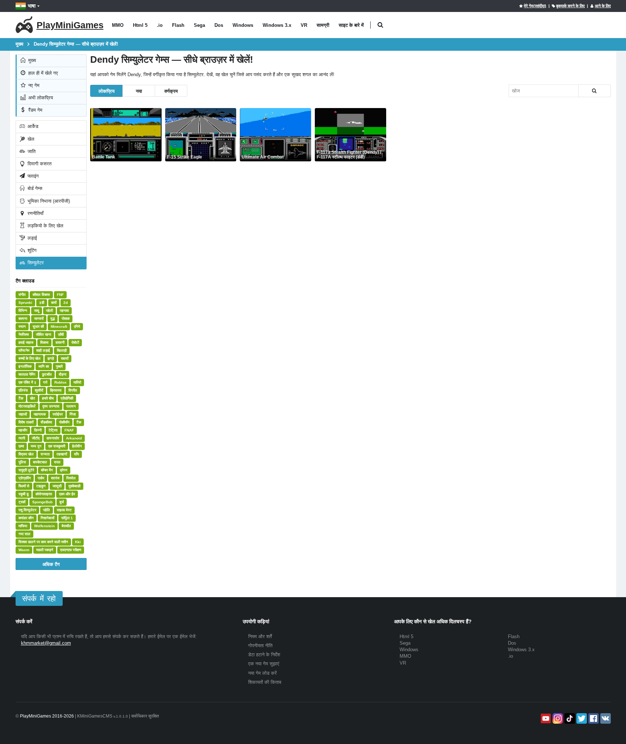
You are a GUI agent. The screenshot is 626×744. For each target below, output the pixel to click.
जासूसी (57, 486)
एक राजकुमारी (56, 446)
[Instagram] (557, 718)
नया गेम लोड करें (262, 673)
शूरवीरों (39, 390)
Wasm (23, 550)
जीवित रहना (43, 334)
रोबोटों (75, 342)
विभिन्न (22, 311)
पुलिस (22, 462)
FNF (60, 295)
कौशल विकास (41, 295)
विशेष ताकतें (26, 422)
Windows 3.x (277, 25)
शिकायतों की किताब (264, 682)
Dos (218, 25)
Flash (178, 25)
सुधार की (38, 326)
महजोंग (22, 430)
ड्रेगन (63, 470)
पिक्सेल (71, 478)
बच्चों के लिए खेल (29, 358)
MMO (118, 25)
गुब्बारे (59, 366)
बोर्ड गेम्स (34, 188)
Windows (243, 25)
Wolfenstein (44, 526)
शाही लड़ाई (43, 350)
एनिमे (77, 326)
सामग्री (323, 25)
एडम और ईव (67, 494)
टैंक (20, 398)
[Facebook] (593, 718)
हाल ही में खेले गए (42, 73)
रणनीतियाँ (34, 213)
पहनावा (64, 311)
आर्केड (32, 126)
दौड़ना (62, 374)
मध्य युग (36, 446)
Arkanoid (74, 438)
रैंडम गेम (34, 110)
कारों (54, 303)
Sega (199, 25)
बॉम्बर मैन (47, 470)
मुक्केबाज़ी (74, 486)
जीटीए (35, 438)
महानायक (40, 414)
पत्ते (45, 382)
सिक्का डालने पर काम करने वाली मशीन (43, 542)
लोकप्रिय (106, 90)
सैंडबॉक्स (46, 422)
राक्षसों (64, 358)
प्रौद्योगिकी (66, 398)
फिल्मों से (23, 486)
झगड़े (50, 358)
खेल (30, 139)
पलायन (71, 406)
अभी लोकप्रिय (40, 97)
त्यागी (21, 438)
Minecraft (59, 326)
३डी (41, 303)
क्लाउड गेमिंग (26, 374)
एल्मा (21, 446)
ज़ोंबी (61, 334)
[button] (380, 25)
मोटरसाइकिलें (27, 406)
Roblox (60, 382)
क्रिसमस (56, 390)
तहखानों (62, 454)
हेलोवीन (77, 446)
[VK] (605, 718)
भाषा (32, 6)
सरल (57, 462)
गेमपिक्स (23, 334)
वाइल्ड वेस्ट (64, 510)
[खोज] (594, 90)
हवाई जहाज (25, 342)
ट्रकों (21, 502)
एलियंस (23, 390)
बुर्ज (61, 502)
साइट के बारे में (351, 25)
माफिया (22, 526)
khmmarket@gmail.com (46, 643)
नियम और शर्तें (260, 636)
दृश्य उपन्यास (50, 406)
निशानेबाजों (47, 518)
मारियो (77, 382)
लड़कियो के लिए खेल (44, 225)
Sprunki (25, 303)
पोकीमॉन (64, 422)
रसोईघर (58, 414)
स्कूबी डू (23, 494)
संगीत (22, 295)
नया (139, 90)
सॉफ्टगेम (23, 350)
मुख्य (31, 60)
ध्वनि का (43, 366)
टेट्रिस (53, 430)
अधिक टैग (51, 564)
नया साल (24, 534)
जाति (31, 151)
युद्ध (52, 319)
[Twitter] (581, 718)
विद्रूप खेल (26, 454)
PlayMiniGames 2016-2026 (47, 716)
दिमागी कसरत (38, 163)
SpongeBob (42, 502)
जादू (36, 311)
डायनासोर (52, 438)
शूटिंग (31, 250)
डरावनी (59, 342)
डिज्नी (38, 430)
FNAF (69, 430)
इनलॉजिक (25, 366)
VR (304, 25)
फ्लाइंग (32, 176)
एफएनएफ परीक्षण (70, 550)
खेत (32, 398)
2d (65, 303)
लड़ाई (31, 238)
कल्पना (22, 319)
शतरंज (55, 478)
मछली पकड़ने (44, 550)
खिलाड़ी (62, 350)
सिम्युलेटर (35, 262)
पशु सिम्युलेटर (27, 510)
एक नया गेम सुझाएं (263, 663)
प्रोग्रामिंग (24, 478)
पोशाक (66, 319)
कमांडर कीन (26, 518)
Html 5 (140, 25)
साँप (76, 454)
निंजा (73, 414)
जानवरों (38, 319)
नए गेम (33, 85)
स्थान (22, 326)
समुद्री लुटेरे (26, 470)
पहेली (49, 311)
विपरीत (72, 390)
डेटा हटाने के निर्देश (264, 654)
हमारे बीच (48, 398)
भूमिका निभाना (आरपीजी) (48, 201)
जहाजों (22, 414)
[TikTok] (569, 718)
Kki (78, 542)
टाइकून (41, 486)
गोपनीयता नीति (260, 645)
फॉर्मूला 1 (67, 518)
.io (160, 25)
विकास (44, 342)
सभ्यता (45, 454)
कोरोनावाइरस (44, 494)
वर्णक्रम (171, 90)
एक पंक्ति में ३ (27, 382)
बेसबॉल (66, 526)
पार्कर (41, 478)
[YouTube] (545, 718)
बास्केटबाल (40, 462)
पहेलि (46, 510)
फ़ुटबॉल (47, 374)
